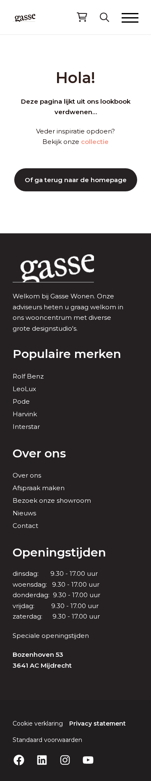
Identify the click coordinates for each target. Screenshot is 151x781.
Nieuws (24, 513)
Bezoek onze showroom (52, 500)
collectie (95, 142)
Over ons (39, 453)
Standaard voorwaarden (47, 740)
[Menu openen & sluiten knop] (130, 17)
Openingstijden (59, 552)
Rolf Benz (28, 376)
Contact (25, 526)
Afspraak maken (39, 488)
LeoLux (24, 389)
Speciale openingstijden (51, 636)
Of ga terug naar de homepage (76, 180)
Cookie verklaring (38, 723)
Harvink (25, 414)
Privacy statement (97, 723)
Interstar (26, 427)
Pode (21, 401)
